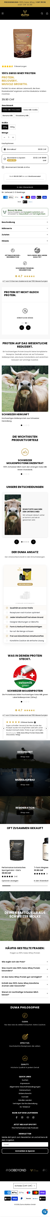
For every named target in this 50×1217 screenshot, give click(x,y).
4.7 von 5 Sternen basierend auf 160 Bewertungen (25, 281)
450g (5, 127)
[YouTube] (27, 1117)
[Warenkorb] (47, 13)
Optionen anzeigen (10, 880)
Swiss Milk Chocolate (11, 110)
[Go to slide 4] (28, 541)
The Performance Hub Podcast (25, 1128)
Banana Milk (8, 115)
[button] (21, 425)
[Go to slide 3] (26, 541)
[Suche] (42, 13)
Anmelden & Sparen (25, 1151)
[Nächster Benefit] (28, 327)
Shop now (25, 757)
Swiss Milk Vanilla (30, 110)
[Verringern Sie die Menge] (4, 137)
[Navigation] (2, 13)
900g (12, 127)
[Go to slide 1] (21, 541)
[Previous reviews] (3, 728)
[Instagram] (22, 1117)
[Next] (33, 542)
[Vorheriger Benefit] (21, 327)
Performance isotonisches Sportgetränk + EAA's (14, 868)
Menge (5, 133)
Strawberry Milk (22, 115)
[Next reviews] (46, 728)
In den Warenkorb (41, 880)
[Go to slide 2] (24, 541)
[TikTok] (33, 1117)
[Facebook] (16, 1117)
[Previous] (16, 542)
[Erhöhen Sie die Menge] (13, 137)
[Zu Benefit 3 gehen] (26, 323)
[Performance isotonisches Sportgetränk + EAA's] (17, 849)
